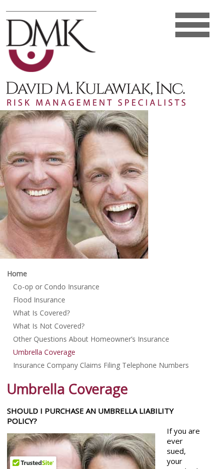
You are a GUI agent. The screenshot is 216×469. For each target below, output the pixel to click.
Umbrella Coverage (44, 352)
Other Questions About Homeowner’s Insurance (91, 339)
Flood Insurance (39, 299)
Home (17, 273)
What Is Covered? (41, 313)
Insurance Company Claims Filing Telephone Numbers (101, 365)
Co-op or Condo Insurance (56, 286)
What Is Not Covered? (48, 326)
